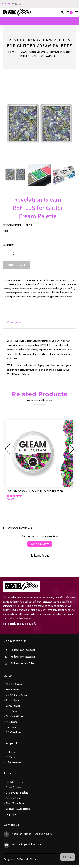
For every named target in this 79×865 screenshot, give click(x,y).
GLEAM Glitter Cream (17, 694)
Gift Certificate (13, 732)
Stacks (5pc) (12, 700)
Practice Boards (14, 798)
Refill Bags (11, 711)
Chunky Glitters (14, 684)
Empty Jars (11, 814)
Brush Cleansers (14, 781)
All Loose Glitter (14, 716)
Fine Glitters (12, 689)
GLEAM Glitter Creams (33, 51)
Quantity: (9, 245)
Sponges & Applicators (18, 808)
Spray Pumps (13, 705)
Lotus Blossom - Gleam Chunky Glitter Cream (35, 491)
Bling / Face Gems (15, 803)
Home (12, 51)
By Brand (11, 751)
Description (14, 322)
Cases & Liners (13, 787)
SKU (5, 230)
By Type (10, 757)
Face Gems (12, 727)
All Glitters (11, 721)
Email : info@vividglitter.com (27, 844)
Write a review (39, 544)
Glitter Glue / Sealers (17, 792)
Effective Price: (12, 225)
